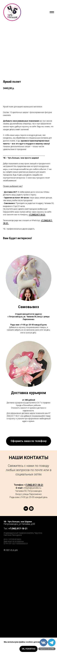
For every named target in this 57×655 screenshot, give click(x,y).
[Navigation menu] (52, 12)
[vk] (26, 510)
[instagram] (31, 510)
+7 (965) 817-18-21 (37, 215)
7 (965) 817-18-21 (34, 485)
